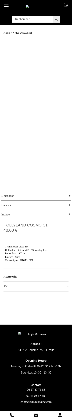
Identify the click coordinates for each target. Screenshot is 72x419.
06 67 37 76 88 (36, 389)
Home (6, 32)
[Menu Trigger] (6, 4)
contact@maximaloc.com (36, 401)
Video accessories (22, 32)
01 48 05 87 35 (36, 395)
